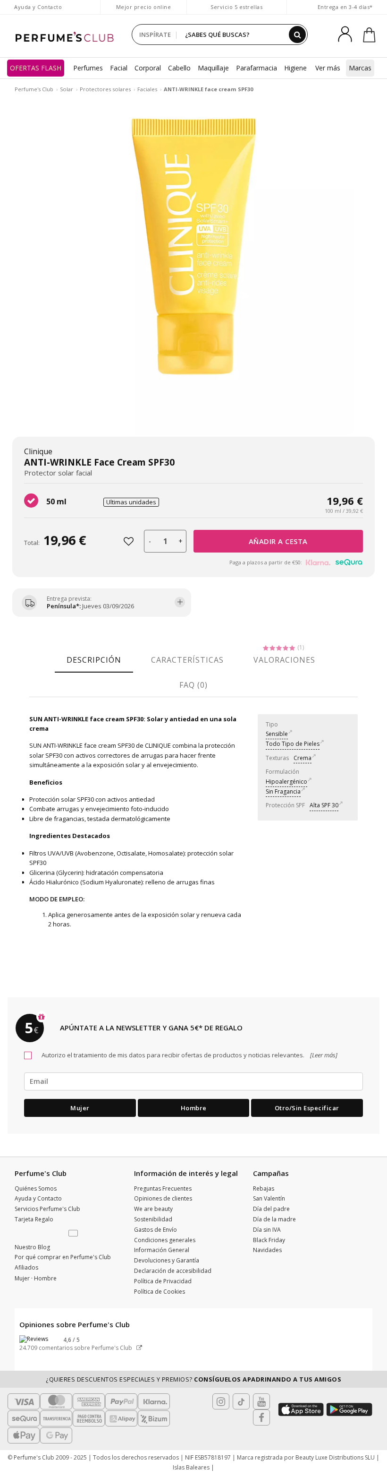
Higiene (295, 67)
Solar (66, 89)
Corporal (148, 67)
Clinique (38, 451)
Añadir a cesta (278, 541)
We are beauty (153, 1209)
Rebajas (263, 1188)
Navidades (267, 1250)
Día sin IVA (267, 1230)
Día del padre (271, 1209)
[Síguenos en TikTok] (241, 1401)
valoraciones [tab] (284, 660)
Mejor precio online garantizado (143, 11)
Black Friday (269, 1240)
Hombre (194, 1108)
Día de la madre (274, 1219)
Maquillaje (213, 67)
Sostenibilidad (153, 1219)
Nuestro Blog (32, 1247)
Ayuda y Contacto (38, 6)
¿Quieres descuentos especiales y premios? (193, 1379)
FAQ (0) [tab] (193, 685)
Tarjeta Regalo (34, 1219)
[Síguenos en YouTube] (261, 1401)
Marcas (360, 67)
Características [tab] (187, 660)
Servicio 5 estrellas (236, 6)
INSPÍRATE (155, 34)
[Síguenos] (261, 1417)
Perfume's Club (34, 89)
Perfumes (88, 67)
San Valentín (269, 1198)
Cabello (179, 67)
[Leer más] (323, 1055)
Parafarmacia (256, 67)
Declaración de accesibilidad (172, 1271)
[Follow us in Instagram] (220, 1401)
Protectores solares (105, 89)
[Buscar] (297, 34)
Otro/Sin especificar (307, 1108)
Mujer (80, 1108)
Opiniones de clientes (163, 1198)
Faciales (147, 89)
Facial (118, 67)
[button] (74, 1233)
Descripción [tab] (94, 660)
